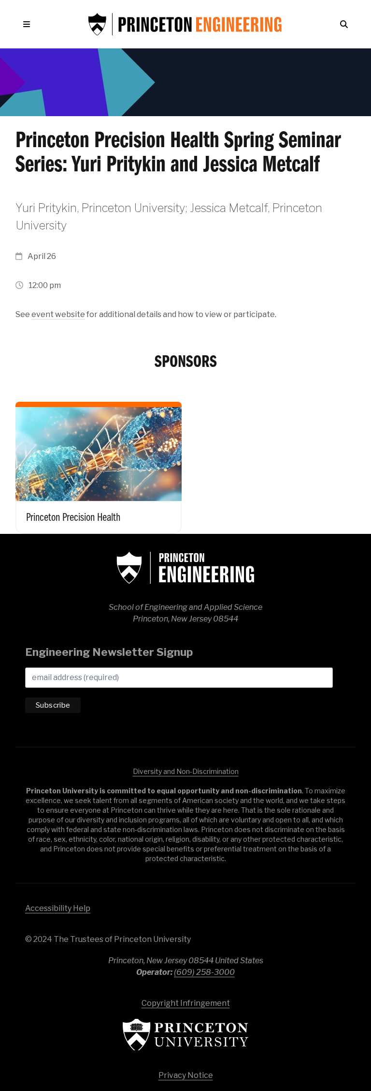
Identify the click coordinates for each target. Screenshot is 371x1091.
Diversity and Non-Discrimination (186, 771)
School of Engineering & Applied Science (185, 568)
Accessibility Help (57, 908)
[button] (28, 24)
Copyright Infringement (186, 1003)
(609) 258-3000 (204, 972)
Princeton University (185, 1034)
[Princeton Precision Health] (98, 460)
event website (58, 314)
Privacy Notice (185, 1075)
